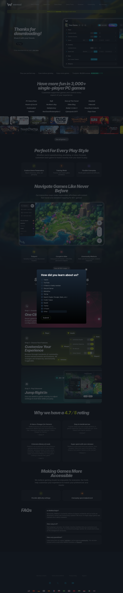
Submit (46, 318)
